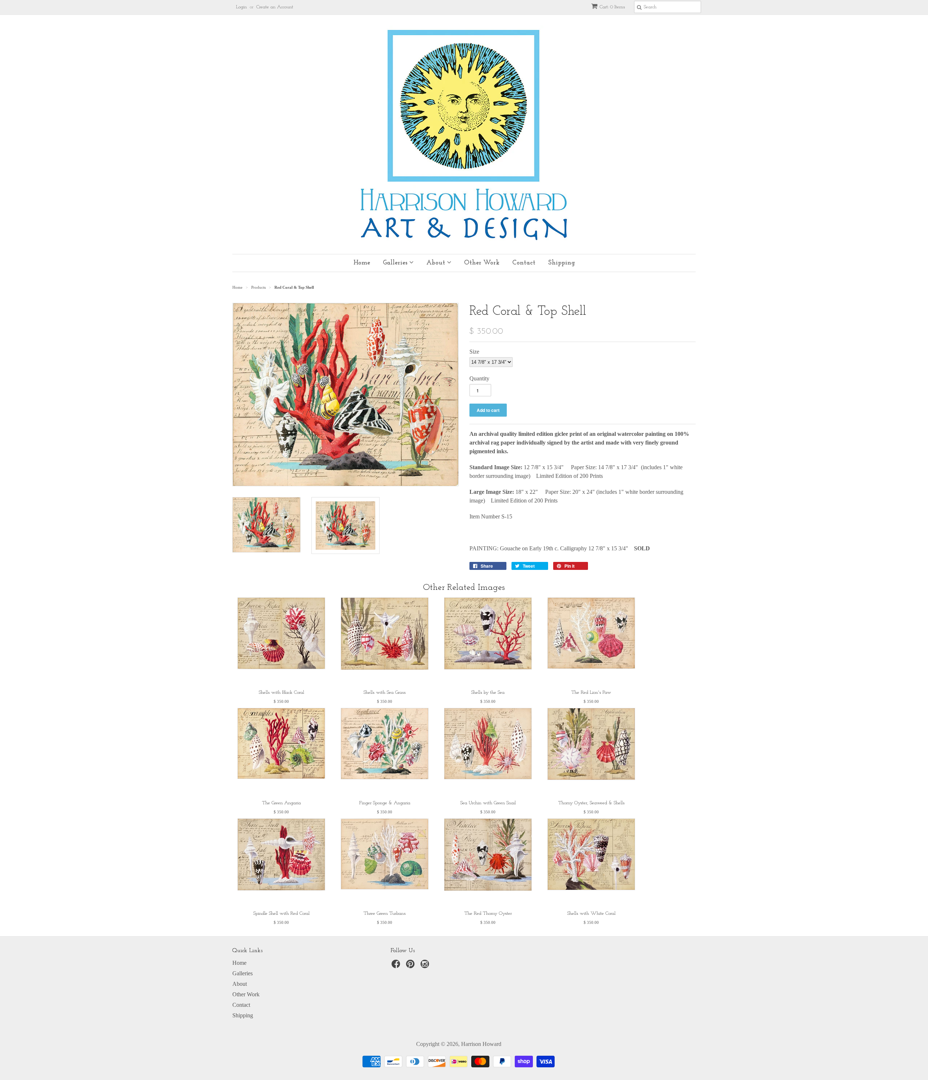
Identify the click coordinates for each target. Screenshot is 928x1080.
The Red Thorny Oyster (488, 913)
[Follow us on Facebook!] (397, 966)
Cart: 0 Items (612, 7)
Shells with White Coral (591, 913)
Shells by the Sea (488, 692)
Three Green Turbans (385, 913)
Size (474, 352)
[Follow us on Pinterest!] (411, 966)
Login (241, 7)
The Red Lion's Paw (591, 692)
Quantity (479, 378)
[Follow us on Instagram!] (425, 966)
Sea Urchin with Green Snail (488, 803)
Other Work (482, 263)
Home (361, 263)
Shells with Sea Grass (385, 692)
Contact (523, 263)
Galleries (396, 263)
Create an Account (274, 7)
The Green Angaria (281, 803)
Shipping (561, 263)
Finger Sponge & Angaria (384, 803)
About (436, 263)
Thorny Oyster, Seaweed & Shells (591, 803)
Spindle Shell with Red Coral (281, 913)
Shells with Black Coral (281, 692)
